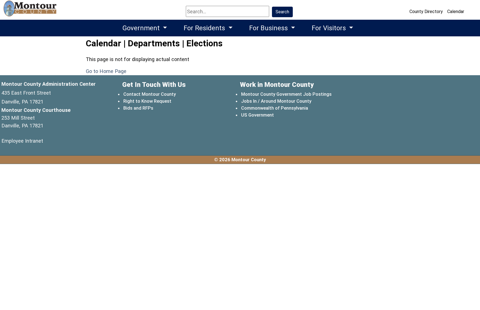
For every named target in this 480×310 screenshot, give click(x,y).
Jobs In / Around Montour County (276, 101)
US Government (257, 115)
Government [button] (141, 28)
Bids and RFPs (138, 108)
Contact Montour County (149, 94)
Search (282, 11)
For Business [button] (269, 28)
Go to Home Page (106, 71)
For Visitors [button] (330, 28)
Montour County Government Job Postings (286, 94)
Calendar (455, 11)
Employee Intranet (22, 141)
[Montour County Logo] (30, 11)
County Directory (426, 11)
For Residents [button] (205, 28)
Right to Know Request (147, 101)
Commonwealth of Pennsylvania (275, 108)
